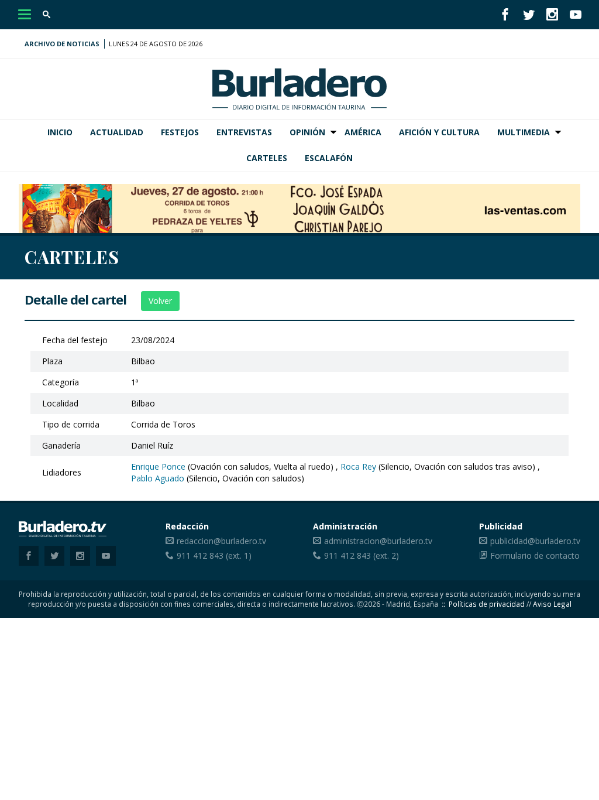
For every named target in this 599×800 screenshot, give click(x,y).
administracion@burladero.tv (378, 540)
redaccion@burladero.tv (221, 540)
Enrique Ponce (158, 466)
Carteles (266, 157)
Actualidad (116, 132)
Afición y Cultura (439, 132)
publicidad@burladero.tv (535, 540)
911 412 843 (200, 555)
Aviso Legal (552, 603)
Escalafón (329, 157)
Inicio (60, 132)
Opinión (307, 132)
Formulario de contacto (535, 555)
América (363, 132)
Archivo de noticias (62, 43)
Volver (160, 300)
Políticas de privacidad (487, 603)
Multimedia (523, 132)
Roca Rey (358, 466)
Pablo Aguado (157, 478)
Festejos (180, 132)
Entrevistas (244, 132)
